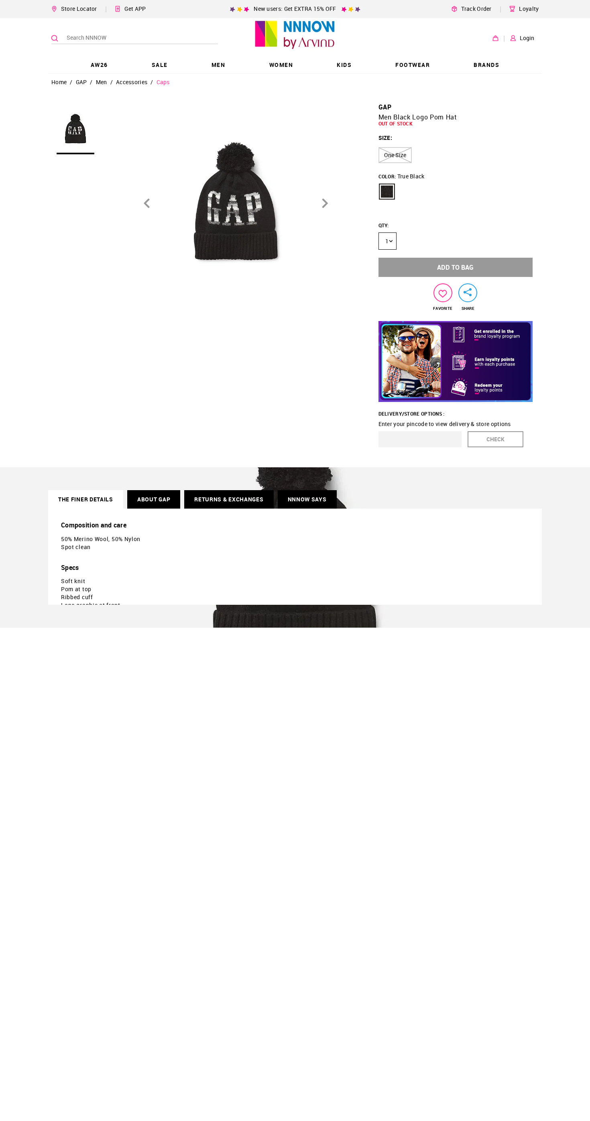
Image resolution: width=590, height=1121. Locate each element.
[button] (387, 192)
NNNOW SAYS (307, 499)
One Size (395, 155)
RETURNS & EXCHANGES (228, 499)
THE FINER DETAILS (85, 499)
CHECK (495, 439)
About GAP (153, 499)
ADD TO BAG (455, 267)
